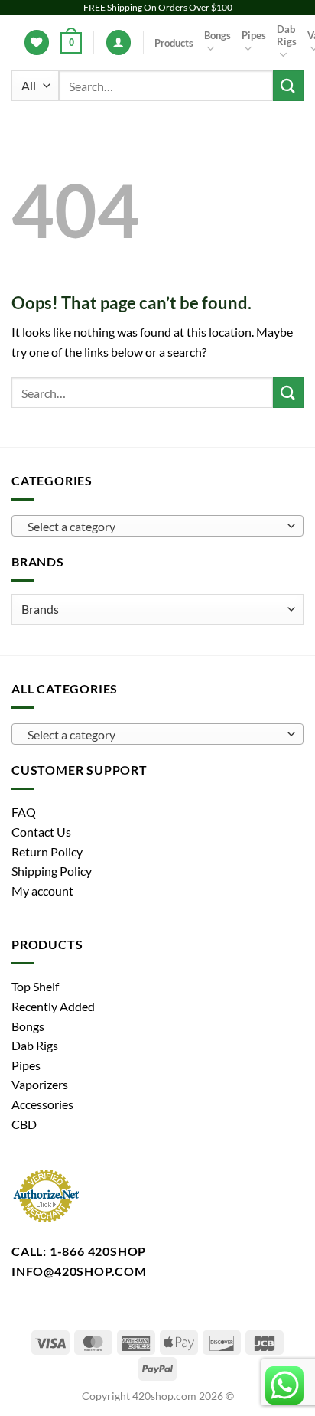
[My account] (118, 42)
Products (173, 43)
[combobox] (157, 526)
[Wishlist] (36, 42)
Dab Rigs (287, 35)
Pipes (254, 35)
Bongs (217, 35)
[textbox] (153, 526)
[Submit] (288, 85)
